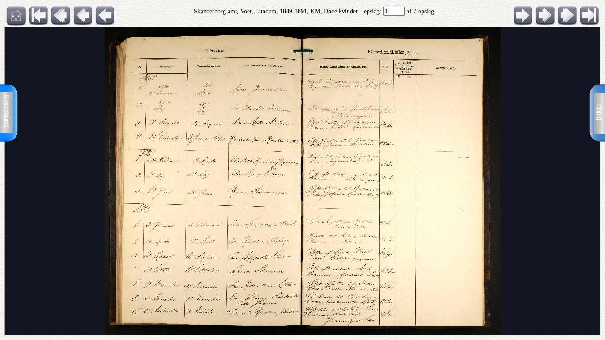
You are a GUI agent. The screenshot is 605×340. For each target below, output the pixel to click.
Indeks (598, 112)
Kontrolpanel (6, 111)
